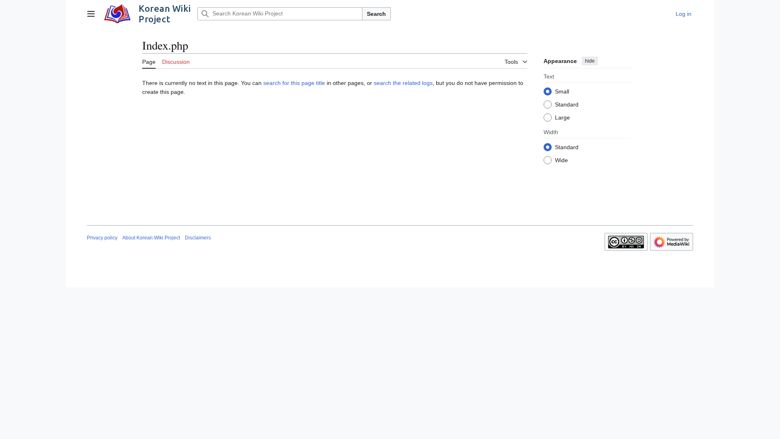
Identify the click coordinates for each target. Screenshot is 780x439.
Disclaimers (198, 238)
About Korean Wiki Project (151, 238)
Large (562, 117)
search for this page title (294, 83)
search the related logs (403, 83)
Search (376, 14)
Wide (561, 160)
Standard (566, 104)
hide (590, 61)
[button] (91, 13)
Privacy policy (102, 238)
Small (562, 91)
